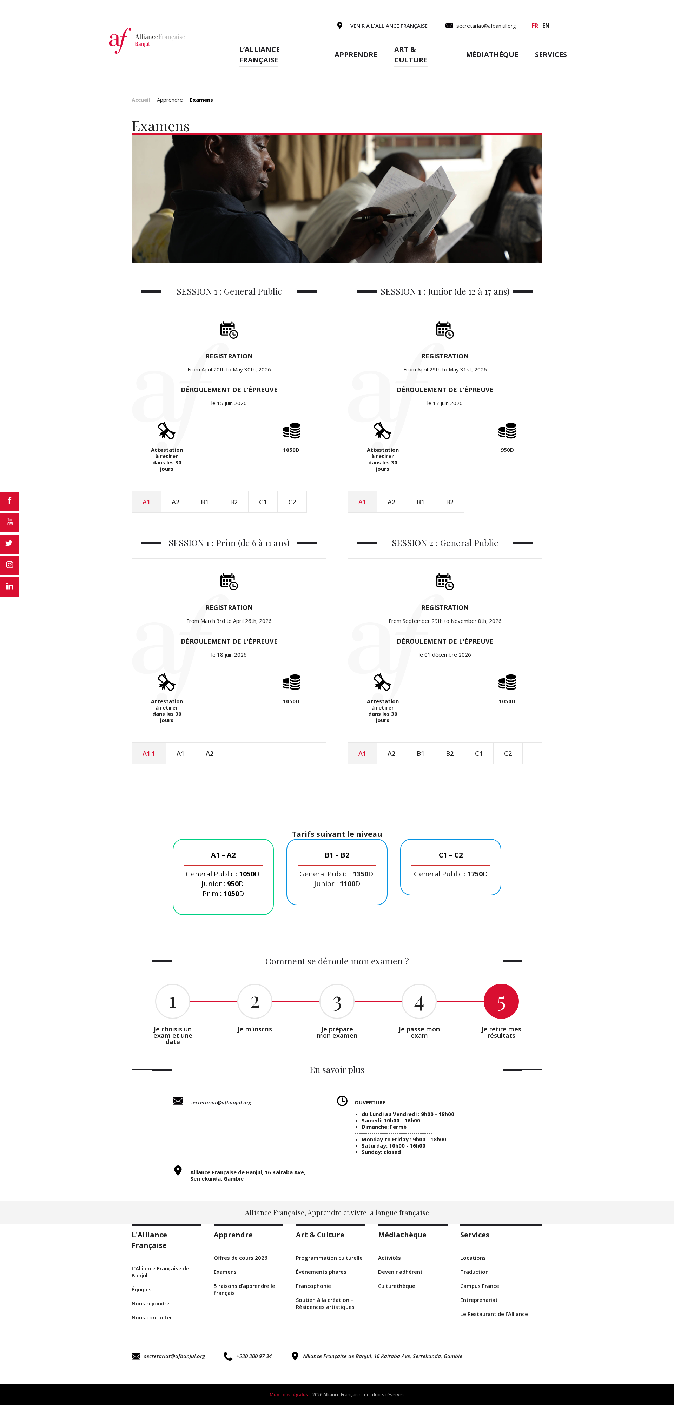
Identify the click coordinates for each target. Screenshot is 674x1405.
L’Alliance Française (259, 55)
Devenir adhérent (400, 1271)
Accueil (141, 99)
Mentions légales (289, 1394)
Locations (473, 1257)
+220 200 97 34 (254, 1355)
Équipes (142, 1289)
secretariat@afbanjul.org (220, 1102)
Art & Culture (411, 55)
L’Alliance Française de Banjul (160, 1272)
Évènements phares (321, 1271)
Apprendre (356, 54)
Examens (225, 1271)
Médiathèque (492, 54)
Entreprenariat (479, 1299)
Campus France (479, 1285)
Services (551, 54)
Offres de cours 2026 (240, 1257)
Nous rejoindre (151, 1303)
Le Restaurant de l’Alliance (494, 1313)
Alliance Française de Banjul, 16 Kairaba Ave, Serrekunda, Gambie (382, 1355)
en (546, 25)
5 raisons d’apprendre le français (244, 1289)
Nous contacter (152, 1317)
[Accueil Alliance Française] (147, 40)
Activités (389, 1257)
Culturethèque (396, 1285)
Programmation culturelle (329, 1257)
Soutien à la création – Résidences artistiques (325, 1303)
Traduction (474, 1271)
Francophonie (313, 1285)
